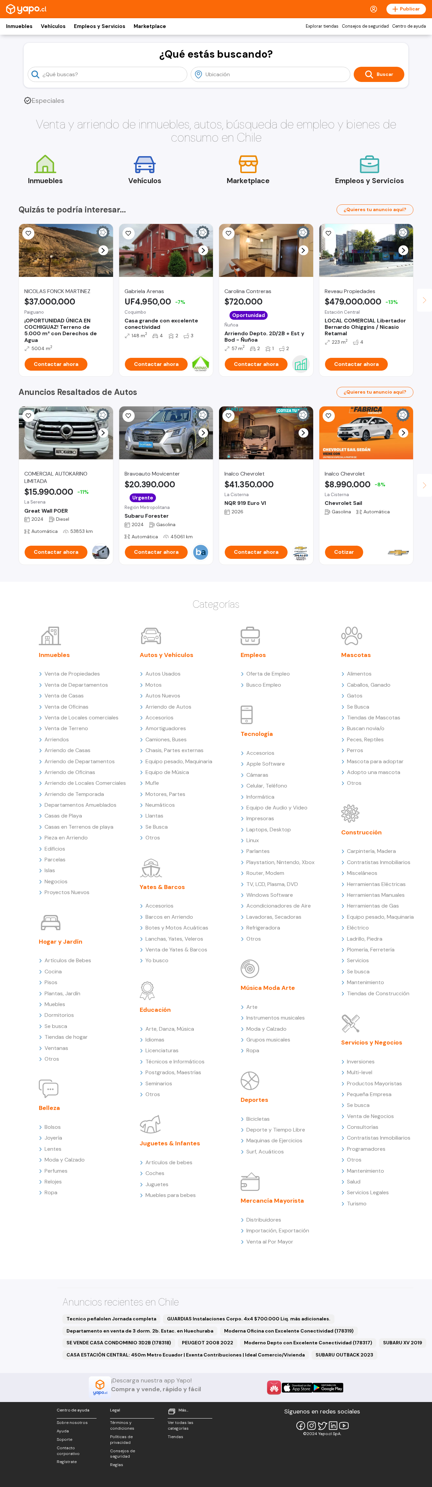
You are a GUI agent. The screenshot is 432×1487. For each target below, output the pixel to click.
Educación (155, 1010)
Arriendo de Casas (67, 750)
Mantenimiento (365, 982)
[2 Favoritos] (129, 233)
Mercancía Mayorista (272, 1201)
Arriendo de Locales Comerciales (85, 783)
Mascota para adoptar (375, 761)
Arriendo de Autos (168, 706)
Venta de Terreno (66, 728)
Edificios (55, 848)
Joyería (53, 1137)
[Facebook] (300, 1425)
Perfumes (56, 1170)
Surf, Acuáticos (265, 1151)
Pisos (51, 982)
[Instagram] (311, 1425)
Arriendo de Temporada (74, 794)
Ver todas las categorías (180, 1425)
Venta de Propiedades (72, 673)
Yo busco (156, 960)
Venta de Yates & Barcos (176, 949)
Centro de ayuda (409, 26)
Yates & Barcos (162, 887)
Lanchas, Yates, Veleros (174, 938)
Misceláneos (362, 873)
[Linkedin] (333, 1425)
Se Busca (156, 826)
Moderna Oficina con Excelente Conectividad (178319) (289, 1331)
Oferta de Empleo (268, 673)
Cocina (53, 971)
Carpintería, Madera (371, 851)
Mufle (152, 783)
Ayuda (63, 1431)
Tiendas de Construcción (378, 993)
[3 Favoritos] (228, 233)
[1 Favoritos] (329, 233)
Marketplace (150, 26)
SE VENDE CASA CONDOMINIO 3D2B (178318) (118, 1343)
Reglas (116, 1464)
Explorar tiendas (322, 26)
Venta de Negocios (370, 1116)
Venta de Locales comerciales (81, 717)
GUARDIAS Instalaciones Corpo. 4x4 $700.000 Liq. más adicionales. (248, 1319)
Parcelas (55, 859)
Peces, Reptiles (365, 739)
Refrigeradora (263, 927)
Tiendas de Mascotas (373, 717)
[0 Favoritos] (28, 233)
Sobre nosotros (72, 1422)
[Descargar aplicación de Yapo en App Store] (297, 1388)
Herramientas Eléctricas (376, 884)
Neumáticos (160, 804)
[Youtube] (344, 1425)
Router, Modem (265, 873)
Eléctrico (358, 927)
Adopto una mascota (373, 772)
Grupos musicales (268, 1039)
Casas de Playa (63, 815)
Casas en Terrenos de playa (79, 826)
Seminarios (158, 1083)
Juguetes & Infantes (170, 1143)
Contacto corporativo (68, 1450)
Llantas (154, 815)
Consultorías (362, 1127)
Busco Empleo (263, 684)
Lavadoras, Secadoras (273, 916)
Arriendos (57, 739)
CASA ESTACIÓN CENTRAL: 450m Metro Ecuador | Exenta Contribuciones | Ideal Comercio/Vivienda (185, 1355)
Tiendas (175, 1436)
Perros (355, 750)
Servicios (358, 960)
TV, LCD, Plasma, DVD (272, 884)
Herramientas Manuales (376, 894)
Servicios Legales (368, 1192)
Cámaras (257, 774)
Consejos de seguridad (365, 26)
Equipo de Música (167, 772)
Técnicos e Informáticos (175, 1061)
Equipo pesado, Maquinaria (178, 761)
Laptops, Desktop (268, 829)
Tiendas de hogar (66, 1036)
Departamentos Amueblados (80, 804)
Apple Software (265, 763)
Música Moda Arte (268, 988)
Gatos (354, 695)
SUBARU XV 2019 (402, 1343)
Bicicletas (258, 1118)
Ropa (51, 1192)
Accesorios (159, 717)
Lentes (53, 1148)
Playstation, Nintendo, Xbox (280, 862)
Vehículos (53, 26)
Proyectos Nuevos (67, 892)
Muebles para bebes (170, 1195)
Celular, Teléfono (266, 785)
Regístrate (67, 1461)
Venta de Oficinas (66, 706)
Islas (50, 870)
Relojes (53, 1181)
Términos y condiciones (122, 1425)
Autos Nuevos (162, 695)
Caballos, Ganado (368, 684)
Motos (153, 684)
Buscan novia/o (365, 728)
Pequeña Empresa (369, 1094)
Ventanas (56, 1048)
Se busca (56, 1026)
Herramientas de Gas (373, 905)
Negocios (56, 881)
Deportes (254, 1100)
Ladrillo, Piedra (364, 938)
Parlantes (258, 851)
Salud (353, 1181)
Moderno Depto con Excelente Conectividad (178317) (308, 1343)
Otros (52, 1058)
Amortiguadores (165, 728)
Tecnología (257, 734)
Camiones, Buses (166, 739)
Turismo (357, 1203)
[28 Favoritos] (329, 416)
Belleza (49, 1108)
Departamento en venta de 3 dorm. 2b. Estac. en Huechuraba (139, 1331)
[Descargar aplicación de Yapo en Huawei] (274, 1387)
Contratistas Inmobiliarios (378, 862)
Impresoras (260, 818)
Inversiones (361, 1061)
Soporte (64, 1439)
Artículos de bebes (168, 1162)
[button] (103, 250)
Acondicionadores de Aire (278, 905)
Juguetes (156, 1184)
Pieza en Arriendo (66, 837)
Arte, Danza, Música (169, 1028)
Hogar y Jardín (60, 942)
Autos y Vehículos (166, 655)
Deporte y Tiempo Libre (275, 1129)
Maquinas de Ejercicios (274, 1140)
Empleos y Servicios (99, 26)
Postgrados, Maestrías (173, 1072)
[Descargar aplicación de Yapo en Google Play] (328, 1388)
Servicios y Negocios (371, 1042)
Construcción (361, 832)
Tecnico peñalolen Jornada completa (111, 1319)
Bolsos (53, 1127)
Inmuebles (19, 26)
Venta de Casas (64, 695)
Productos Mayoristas (374, 1083)
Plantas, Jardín (62, 993)
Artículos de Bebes (68, 960)
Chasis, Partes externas (174, 750)
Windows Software (269, 894)
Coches (154, 1173)
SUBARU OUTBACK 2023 (344, 1355)
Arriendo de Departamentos (80, 761)
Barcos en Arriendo (169, 916)
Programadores (366, 1148)
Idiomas (154, 1039)
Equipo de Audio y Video (276, 807)
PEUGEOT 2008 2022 (207, 1343)
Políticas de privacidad (121, 1439)
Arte (252, 1006)
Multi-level (359, 1072)
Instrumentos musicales (275, 1017)
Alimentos (359, 673)
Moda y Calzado (65, 1159)
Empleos (253, 655)
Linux (252, 840)
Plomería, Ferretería (371, 949)
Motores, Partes (165, 794)
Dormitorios (59, 1015)
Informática (260, 796)
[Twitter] (322, 1425)
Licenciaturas (162, 1050)
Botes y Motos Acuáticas (176, 927)
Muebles (55, 1004)
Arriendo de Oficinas (70, 772)
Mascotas (356, 655)
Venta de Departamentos (76, 684)
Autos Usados (163, 673)
